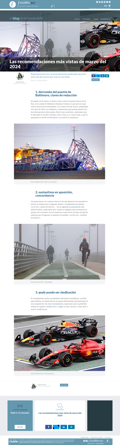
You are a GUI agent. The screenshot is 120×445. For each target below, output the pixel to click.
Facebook (94, 75)
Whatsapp (107, 75)
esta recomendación (55, 304)
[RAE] (109, 5)
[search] (52, 6)
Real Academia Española (104, 8)
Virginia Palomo (20, 82)
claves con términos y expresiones (54, 109)
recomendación (75, 207)
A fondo (76, 19)
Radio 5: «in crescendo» (20, 413)
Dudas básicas (105, 19)
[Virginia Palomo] (20, 79)
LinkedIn (102, 75)
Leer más (20, 427)
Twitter (98, 75)
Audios (95, 19)
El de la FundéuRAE (26, 18)
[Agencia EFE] (105, 6)
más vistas (95, 79)
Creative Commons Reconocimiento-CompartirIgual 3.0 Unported (35, 441)
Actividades (86, 19)
